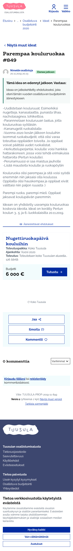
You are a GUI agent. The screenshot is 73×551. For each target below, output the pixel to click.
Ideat (46, 21)
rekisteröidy (38, 379)
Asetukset (36, 543)
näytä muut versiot (51, 399)
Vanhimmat (58, 361)
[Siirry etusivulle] (36, 430)
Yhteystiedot (11, 488)
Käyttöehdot (11, 460)
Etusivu (8, 21)
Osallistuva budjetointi (17, 484)
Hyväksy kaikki (36, 529)
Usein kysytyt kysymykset (19, 479)
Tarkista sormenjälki (36, 403)
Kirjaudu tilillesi (14, 379)
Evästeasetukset (13, 465)
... (17, 21)
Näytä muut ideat (21, 45)
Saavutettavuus (13, 456)
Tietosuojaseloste (14, 451)
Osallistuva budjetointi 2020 (30, 24)
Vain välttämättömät (36, 536)
